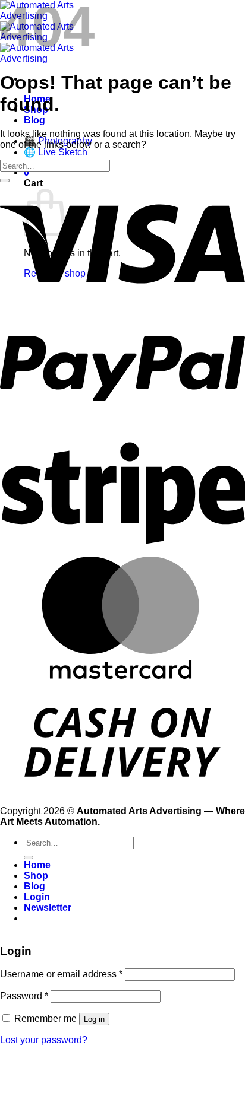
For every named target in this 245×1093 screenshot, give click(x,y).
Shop (36, 875)
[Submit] (5, 180)
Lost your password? (43, 1040)
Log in (94, 1019)
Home (37, 865)
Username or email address (61, 974)
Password (24, 996)
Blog (34, 120)
